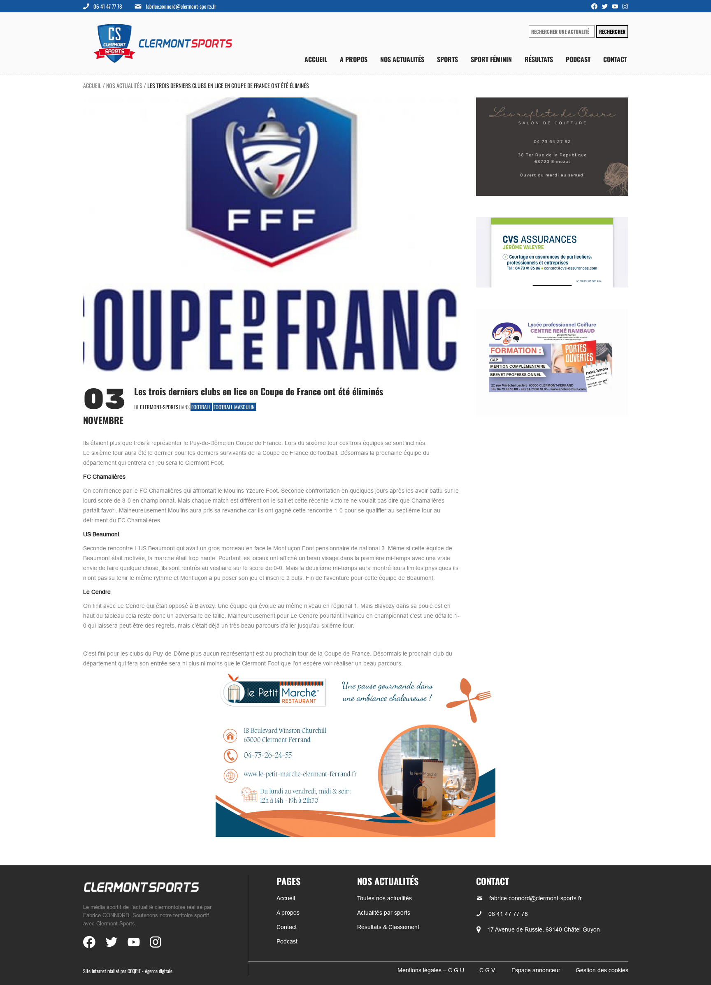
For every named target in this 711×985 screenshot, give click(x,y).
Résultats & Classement (388, 927)
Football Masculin (234, 407)
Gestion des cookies (602, 970)
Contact (615, 59)
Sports (447, 59)
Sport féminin (491, 59)
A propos (353, 59)
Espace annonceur (535, 970)
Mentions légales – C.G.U (430, 970)
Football (201, 407)
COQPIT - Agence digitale (150, 970)
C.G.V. (487, 970)
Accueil (315, 59)
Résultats (539, 59)
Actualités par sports (383, 912)
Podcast (578, 59)
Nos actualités (402, 59)
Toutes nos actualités (384, 898)
